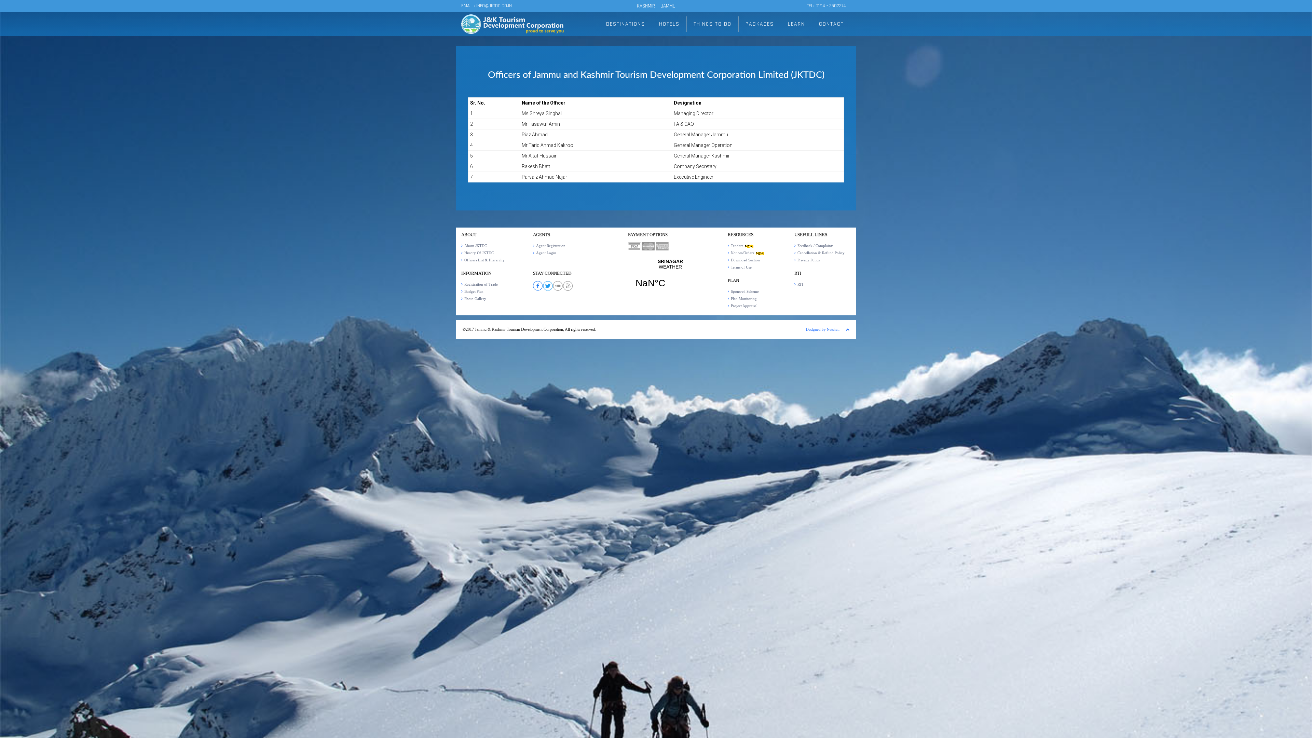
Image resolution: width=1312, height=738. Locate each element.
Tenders (737, 246)
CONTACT (831, 24)
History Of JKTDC (479, 253)
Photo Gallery (475, 299)
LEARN (796, 24)
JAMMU (668, 6)
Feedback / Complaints (815, 246)
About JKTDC (475, 246)
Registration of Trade (481, 284)
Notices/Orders (743, 253)
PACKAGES (760, 24)
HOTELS (669, 24)
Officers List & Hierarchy (484, 260)
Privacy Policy (808, 260)
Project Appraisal (744, 306)
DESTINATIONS (625, 24)
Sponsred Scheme (745, 291)
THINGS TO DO (713, 24)
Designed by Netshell (822, 329)
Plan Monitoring (744, 299)
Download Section (745, 260)
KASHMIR (646, 6)
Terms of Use (741, 267)
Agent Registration (550, 246)
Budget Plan (473, 291)
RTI (800, 284)
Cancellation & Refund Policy (821, 253)
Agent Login (546, 253)
